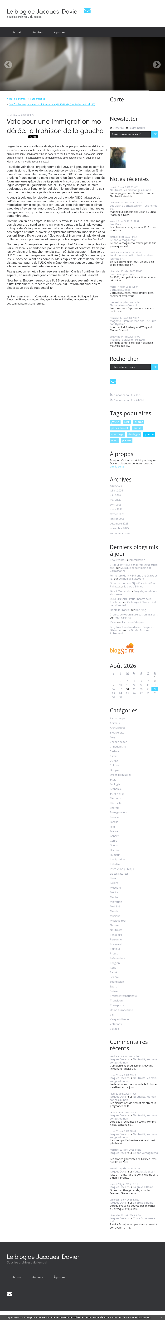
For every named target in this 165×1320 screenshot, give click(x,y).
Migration (116, 901)
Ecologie (115, 784)
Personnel (116, 939)
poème (149, 434)
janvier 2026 (117, 518)
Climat (113, 756)
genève (115, 422)
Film (112, 826)
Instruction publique (122, 869)
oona (114, 440)
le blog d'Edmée (133, 586)
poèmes (126, 440)
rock (127, 422)
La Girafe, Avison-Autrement (129, 631)
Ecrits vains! (117, 793)
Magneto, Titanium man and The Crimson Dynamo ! (133, 322)
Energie (114, 807)
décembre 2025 (119, 523)
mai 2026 (115, 500)
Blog (113, 737)
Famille (114, 822)
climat (139, 422)
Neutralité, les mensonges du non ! (131, 190)
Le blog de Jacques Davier (43, 11)
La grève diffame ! (143, 1187)
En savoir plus (144, 1317)
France (114, 831)
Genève (114, 836)
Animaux (115, 723)
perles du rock (120, 428)
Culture (114, 765)
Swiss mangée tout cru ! (124, 274)
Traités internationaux (123, 995)
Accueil (16, 32)
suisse (30, 299)
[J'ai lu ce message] (161, 1317)
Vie (112, 1014)
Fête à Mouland (119, 591)
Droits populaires (120, 774)
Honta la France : (120, 610)
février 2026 (117, 514)
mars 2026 (116, 509)
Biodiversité (117, 732)
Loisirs (114, 883)
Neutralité (116, 930)
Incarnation (138, 560)
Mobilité (115, 906)
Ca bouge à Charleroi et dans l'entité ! (133, 603)
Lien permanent (20, 296)
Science (114, 977)
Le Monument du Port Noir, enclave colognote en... (133, 257)
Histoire (115, 850)
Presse (114, 953)
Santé (113, 972)
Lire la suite (117, 466)
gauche (39, 299)
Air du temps (58, 296)
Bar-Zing (140, 610)
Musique (115, 916)
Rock (113, 967)
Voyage (114, 1028)
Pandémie (116, 934)
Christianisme (118, 746)
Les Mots (115, 224)
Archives (37, 32)
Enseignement (118, 812)
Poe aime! (115, 944)
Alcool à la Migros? (16, 98)
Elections (115, 798)
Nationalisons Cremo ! (123, 305)
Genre (113, 840)
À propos (59, 32)
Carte (117, 99)
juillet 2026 (116, 490)
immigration (81, 299)
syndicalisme (53, 299)
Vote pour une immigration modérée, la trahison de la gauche (55, 125)
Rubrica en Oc (123, 617)
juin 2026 (115, 495)
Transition (116, 1000)
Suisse (94, 296)
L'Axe (113, 622)
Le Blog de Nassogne (132, 578)
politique (20, 299)
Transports (117, 1005)
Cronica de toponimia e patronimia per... (134, 614)
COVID (114, 760)
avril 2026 (115, 504)
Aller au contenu (11, 3)
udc (92, 299)
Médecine (115, 887)
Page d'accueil (37, 98)
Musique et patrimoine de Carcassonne (130, 569)
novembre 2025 (119, 528)
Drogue (114, 770)
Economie (116, 789)
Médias (114, 892)
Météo (114, 897)
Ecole (113, 779)
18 (127, 689)
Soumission (117, 981)
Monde (114, 911)
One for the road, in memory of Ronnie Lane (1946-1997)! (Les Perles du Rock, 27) (52, 104)
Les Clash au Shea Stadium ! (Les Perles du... (133, 207)
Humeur (72, 296)
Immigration (117, 859)
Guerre (114, 845)
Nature (114, 925)
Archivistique (117, 727)
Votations (116, 1024)
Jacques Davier (119, 1059)
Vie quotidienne (119, 1019)
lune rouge (117, 434)
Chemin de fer (118, 741)
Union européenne (121, 1010)
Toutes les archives (120, 533)
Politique (83, 296)
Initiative (115, 864)
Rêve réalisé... (118, 560)
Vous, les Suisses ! (120, 289)
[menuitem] (17, 32)
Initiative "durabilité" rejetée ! (127, 339)
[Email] (87, 10)
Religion (115, 963)
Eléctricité (115, 803)
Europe (114, 817)
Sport (113, 986)
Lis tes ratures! (119, 873)
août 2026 (116, 485)
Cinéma (114, 751)
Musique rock (118, 920)
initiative (67, 299)
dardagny (134, 434)
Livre (113, 878)
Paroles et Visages (133, 622)
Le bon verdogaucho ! (123, 240)
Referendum (117, 958)
